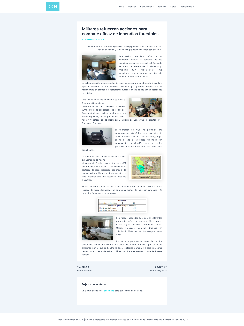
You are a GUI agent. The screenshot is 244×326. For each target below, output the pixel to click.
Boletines (162, 6)
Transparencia (187, 6)
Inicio (121, 6)
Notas (173, 6)
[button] (195, 7)
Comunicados (147, 6)
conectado (109, 290)
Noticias (132, 6)
